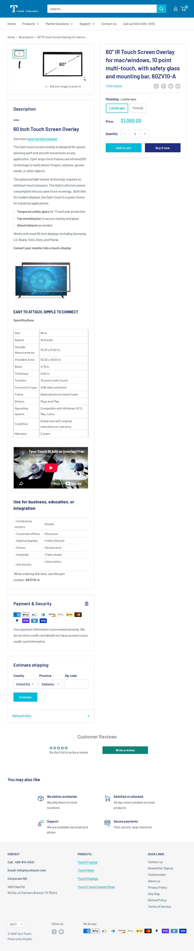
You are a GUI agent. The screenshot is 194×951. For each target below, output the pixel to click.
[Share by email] (178, 86)
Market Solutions (57, 24)
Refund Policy (22, 716)
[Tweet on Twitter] (170, 86)
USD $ (13, 924)
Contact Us (109, 24)
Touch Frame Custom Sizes (96, 887)
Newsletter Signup (160, 868)
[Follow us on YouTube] (61, 931)
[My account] (176, 9)
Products (28, 24)
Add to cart (123, 148)
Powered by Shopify (20, 939)
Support (85, 24)
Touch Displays (88, 878)
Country (18, 675)
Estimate (25, 697)
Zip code (71, 675)
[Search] (161, 9)
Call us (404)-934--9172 (139, 24)
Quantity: (112, 133)
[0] (183, 8)
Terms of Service (159, 906)
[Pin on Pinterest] (163, 86)
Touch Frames (87, 862)
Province (45, 675)
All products (26, 37)
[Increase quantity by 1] (145, 134)
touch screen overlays (42, 139)
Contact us (155, 862)
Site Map (154, 894)
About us (154, 881)
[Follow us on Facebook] (54, 931)
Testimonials (157, 874)
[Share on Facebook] (156, 86)
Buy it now (163, 148)
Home (12, 24)
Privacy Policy (157, 887)
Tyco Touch (114, 86)
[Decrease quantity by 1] (125, 134)
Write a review (125, 750)
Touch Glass (86, 870)
